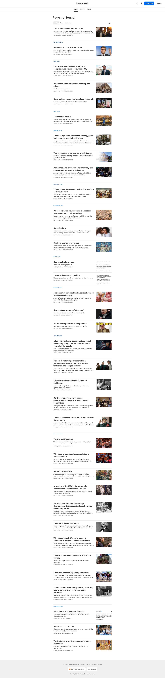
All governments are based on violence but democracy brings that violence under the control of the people (72, 343)
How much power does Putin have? (68, 310)
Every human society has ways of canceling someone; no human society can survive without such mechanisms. (72, 232)
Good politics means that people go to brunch (73, 99)
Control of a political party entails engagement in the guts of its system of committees (70, 400)
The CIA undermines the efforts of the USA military (72, 556)
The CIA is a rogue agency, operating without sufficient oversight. (71, 561)
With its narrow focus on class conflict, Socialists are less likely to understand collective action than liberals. (71, 195)
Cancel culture (59, 228)
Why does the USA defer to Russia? (68, 611)
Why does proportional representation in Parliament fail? (71, 455)
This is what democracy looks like (68, 28)
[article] (82, 33)
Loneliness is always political (62, 265)
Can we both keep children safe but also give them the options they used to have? (71, 387)
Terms (88, 664)
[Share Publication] (141, 3)
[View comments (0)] (68, 179)
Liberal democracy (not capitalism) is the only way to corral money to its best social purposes (73, 590)
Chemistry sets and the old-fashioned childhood (70, 382)
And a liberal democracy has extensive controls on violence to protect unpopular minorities (72, 350)
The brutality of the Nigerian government (71, 573)
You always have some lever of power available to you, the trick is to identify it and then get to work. (72, 217)
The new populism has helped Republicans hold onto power (73, 278)
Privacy (83, 664)
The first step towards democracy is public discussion (72, 642)
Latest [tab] (57, 23)
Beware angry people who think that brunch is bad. (70, 102)
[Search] (137, 3)
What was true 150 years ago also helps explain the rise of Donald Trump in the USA (72, 492)
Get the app (92, 669)
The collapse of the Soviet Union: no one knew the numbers (73, 419)
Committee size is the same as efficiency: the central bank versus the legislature (73, 169)
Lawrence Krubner (67, 35)
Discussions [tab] (68, 23)
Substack (73, 674)
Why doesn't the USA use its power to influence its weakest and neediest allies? (71, 539)
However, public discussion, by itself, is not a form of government (70, 647)
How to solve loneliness (63, 262)
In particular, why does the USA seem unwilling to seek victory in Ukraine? (71, 615)
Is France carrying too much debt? (68, 47)
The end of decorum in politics (66, 275)
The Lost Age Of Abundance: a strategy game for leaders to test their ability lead (73, 137)
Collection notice (97, 664)
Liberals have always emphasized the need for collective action (73, 190)
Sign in (159, 3)
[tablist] (63, 23)
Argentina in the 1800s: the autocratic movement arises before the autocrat (70, 487)
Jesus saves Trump (62, 117)
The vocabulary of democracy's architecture (72, 153)
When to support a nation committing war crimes (71, 85)
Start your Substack (77, 669)
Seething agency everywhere (66, 243)
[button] (76, 9)
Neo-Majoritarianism (62, 471)
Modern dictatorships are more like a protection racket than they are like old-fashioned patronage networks (70, 363)
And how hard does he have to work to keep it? (69, 313)
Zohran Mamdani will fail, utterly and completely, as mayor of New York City (70, 67)
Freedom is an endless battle (66, 523)
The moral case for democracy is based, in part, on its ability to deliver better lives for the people (73, 630)
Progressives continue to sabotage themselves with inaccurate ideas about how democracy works (73, 506)
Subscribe (149, 3)
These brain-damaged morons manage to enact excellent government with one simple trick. (72, 443)
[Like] (54, 93)
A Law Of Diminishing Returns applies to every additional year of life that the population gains (72, 299)
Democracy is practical (63, 626)
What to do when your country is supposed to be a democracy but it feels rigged (73, 212)
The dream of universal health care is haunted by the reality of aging (73, 294)
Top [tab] (61, 23)
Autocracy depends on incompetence (70, 323)
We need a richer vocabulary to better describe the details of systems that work (73, 157)
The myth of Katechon (63, 439)
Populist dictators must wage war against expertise (70, 326)
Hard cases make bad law (61, 89)
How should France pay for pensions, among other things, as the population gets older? (73, 51)
